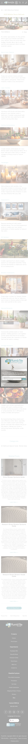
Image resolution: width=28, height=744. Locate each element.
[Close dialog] (27, 357)
